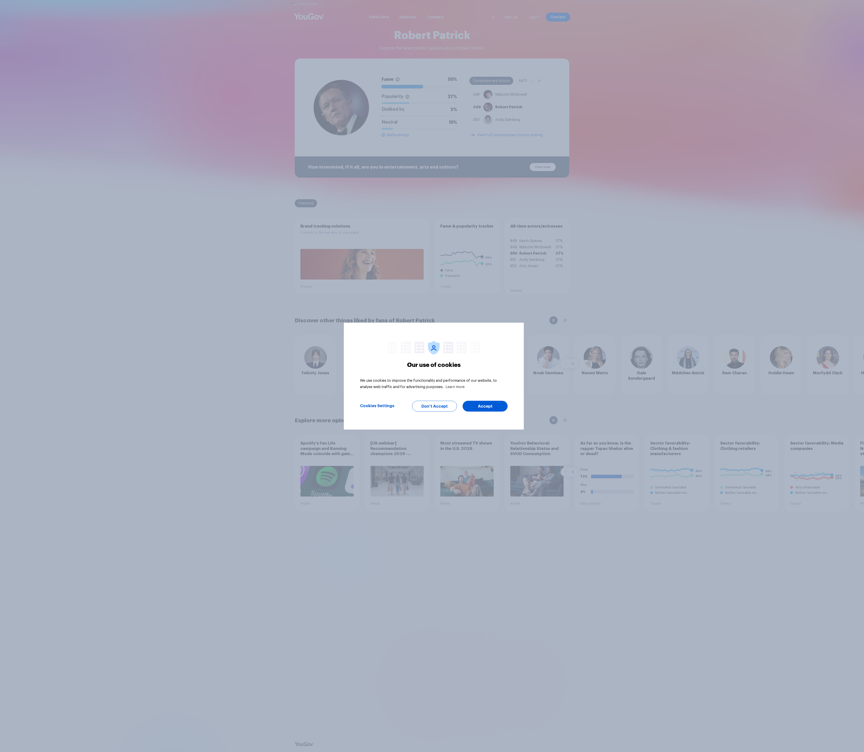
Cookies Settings (377, 406)
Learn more (455, 386)
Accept (485, 406)
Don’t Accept (434, 406)
